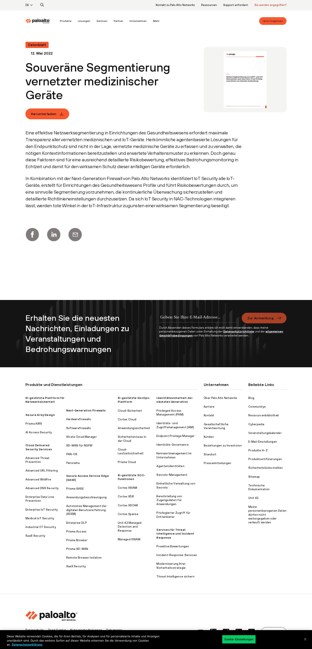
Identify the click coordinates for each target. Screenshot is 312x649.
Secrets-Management (171, 474)
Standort (210, 454)
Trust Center (57, 630)
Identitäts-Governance (172, 444)
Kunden (209, 436)
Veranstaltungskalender (265, 433)
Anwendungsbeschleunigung (86, 497)
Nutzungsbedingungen (86, 630)
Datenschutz (34, 630)
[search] (42, 5)
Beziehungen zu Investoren (223, 445)
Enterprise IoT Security (41, 509)
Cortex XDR (126, 496)
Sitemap (254, 476)
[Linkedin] (53, 234)
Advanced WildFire (38, 479)
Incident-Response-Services (176, 555)
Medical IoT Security (39, 518)
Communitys (257, 406)
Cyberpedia (256, 424)
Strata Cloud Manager (81, 436)
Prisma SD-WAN (77, 548)
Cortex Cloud (127, 419)
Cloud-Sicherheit (130, 410)
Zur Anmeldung (260, 318)
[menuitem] (41, 21)
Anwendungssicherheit (134, 428)
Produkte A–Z (258, 450)
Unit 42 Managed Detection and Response (130, 526)
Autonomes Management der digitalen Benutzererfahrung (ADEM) (86, 509)
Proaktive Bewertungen (172, 546)
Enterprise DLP (76, 522)
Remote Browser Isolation (84, 557)
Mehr (156, 21)
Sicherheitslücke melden (265, 467)
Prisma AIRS (33, 423)
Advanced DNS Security (42, 488)
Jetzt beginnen (273, 21)
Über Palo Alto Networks (220, 398)
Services (102, 21)
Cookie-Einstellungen (239, 639)
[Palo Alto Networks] (37, 21)
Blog (251, 398)
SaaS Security (35, 535)
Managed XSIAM (129, 539)
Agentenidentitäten (170, 466)
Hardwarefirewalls (78, 419)
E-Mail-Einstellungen (262, 441)
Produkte (66, 21)
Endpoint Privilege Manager (175, 436)
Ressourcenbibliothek (263, 415)
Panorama (73, 463)
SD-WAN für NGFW (79, 445)
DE (27, 5)
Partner (118, 21)
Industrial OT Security (40, 527)
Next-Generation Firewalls (86, 410)
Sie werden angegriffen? (270, 5)
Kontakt (209, 415)
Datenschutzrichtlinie (238, 331)
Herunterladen (43, 114)
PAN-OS (71, 454)
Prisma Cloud (127, 462)
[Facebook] (32, 234)
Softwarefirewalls (78, 428)
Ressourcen (209, 5)
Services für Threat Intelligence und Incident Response (175, 533)
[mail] (75, 234)
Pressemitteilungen (217, 463)
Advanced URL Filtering (41, 470)
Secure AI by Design (40, 415)
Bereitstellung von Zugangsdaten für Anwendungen (169, 500)
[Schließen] (305, 639)
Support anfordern (235, 5)
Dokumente (114, 630)
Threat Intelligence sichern (175, 576)
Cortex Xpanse (128, 514)
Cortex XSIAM (127, 487)
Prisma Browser (76, 540)
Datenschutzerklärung (27, 644)
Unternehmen (138, 21)
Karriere (209, 406)
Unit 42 (253, 498)
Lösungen (84, 21)
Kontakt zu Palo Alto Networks (175, 5)
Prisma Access (76, 531)
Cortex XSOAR (128, 505)
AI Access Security (38, 432)
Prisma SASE (75, 488)
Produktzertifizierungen (265, 459)
